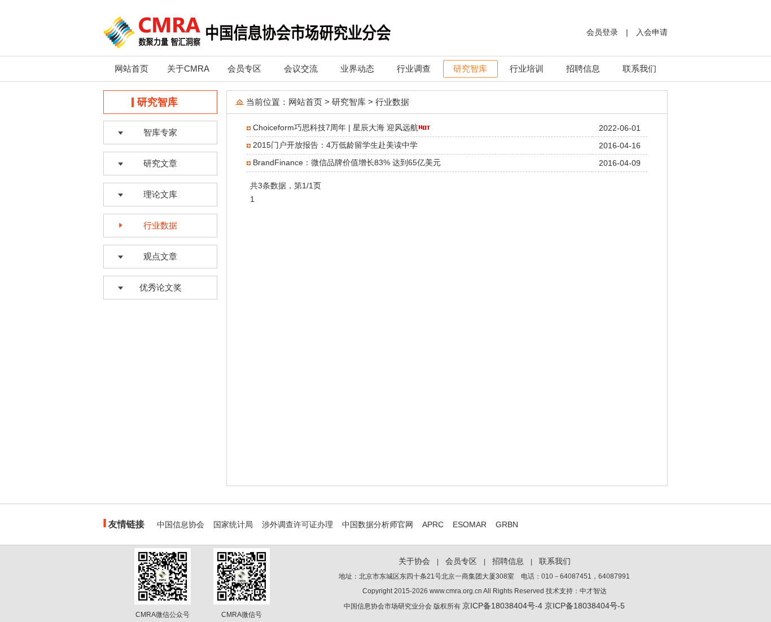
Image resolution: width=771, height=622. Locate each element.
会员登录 (602, 32)
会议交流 (301, 68)
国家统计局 (233, 524)
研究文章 (160, 163)
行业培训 (527, 68)
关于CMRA (188, 68)
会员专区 (244, 68)
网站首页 (131, 68)
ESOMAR (470, 524)
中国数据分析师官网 (377, 524)
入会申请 (652, 32)
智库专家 (160, 132)
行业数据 (160, 225)
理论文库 (160, 194)
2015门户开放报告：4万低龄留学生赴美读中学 (335, 144)
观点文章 (160, 256)
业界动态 (357, 68)
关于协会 (414, 561)
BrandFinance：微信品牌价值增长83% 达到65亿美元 (347, 162)
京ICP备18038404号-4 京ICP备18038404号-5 (543, 605)
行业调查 (414, 68)
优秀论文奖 (160, 287)
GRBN (507, 524)
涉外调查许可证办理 (297, 524)
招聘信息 (583, 68)
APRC (433, 524)
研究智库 (470, 68)
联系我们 (639, 68)
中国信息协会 (180, 524)
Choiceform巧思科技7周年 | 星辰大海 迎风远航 (335, 127)
